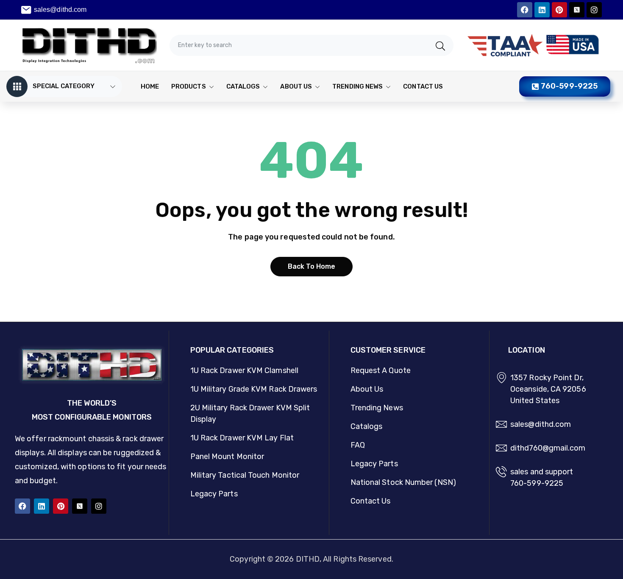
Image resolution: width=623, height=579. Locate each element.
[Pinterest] (559, 9)
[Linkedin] (542, 9)
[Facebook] (524, 9)
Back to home (312, 266)
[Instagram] (594, 9)
